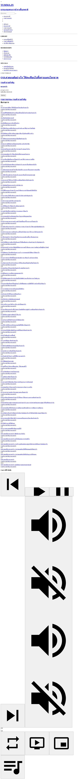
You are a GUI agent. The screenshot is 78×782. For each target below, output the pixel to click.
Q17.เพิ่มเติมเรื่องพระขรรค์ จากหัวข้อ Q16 (12, 185)
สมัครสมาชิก (7, 55)
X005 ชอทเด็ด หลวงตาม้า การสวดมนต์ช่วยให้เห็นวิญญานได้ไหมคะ (18, 454)
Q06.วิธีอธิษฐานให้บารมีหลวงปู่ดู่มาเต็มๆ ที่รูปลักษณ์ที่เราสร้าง (17, 133)
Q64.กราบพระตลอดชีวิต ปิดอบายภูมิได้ (11, 428)
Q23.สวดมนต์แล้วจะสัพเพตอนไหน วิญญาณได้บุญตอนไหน (16, 216)
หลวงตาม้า (13, 109)
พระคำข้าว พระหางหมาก (10, 70)
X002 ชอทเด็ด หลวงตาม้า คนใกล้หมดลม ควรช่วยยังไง (15, 439)
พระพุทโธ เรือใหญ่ (9, 68)
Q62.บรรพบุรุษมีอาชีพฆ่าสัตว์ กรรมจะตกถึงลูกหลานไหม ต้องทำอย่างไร (20, 418)
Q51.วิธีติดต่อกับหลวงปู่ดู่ (7, 361)
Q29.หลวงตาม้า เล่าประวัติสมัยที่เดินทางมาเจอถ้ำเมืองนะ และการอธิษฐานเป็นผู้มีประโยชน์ (25, 247)
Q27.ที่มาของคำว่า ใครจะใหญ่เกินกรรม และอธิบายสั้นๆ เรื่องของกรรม (19, 237)
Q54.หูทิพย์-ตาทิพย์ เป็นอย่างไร (9, 376)
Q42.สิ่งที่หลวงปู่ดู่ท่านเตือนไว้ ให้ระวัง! (11, 314)
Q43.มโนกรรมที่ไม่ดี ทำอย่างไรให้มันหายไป (12, 319)
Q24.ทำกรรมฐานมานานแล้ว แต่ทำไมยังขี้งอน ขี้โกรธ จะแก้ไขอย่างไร (19, 221)
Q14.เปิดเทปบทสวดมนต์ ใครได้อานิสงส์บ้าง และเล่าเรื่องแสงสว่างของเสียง (20, 169)
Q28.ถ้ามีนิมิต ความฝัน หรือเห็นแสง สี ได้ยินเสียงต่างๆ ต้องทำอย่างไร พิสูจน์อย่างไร (22, 242)
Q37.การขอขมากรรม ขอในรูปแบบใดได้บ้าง (12, 288)
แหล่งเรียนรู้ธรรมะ (9, 66)
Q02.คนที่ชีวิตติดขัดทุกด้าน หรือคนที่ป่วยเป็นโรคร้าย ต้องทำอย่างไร (18, 112)
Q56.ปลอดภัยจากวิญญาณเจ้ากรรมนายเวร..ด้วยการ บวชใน (16, 387)
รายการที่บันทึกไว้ (8, 41)
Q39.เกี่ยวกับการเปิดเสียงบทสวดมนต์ (10, 299)
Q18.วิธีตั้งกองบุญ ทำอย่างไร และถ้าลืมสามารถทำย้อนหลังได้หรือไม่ (19, 190)
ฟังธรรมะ (3, 95)
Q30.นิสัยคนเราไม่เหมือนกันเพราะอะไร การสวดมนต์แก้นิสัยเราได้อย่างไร (20, 252)
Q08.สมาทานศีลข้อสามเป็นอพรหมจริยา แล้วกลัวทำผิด (15, 143)
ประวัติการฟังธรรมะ (9, 43)
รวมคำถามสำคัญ (5, 109)
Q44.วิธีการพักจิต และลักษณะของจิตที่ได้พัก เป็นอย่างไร (15, 325)
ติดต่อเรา (6, 51)
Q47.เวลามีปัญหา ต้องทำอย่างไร (9, 340)
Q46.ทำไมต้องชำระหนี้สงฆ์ (8, 335)
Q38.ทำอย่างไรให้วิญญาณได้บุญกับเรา (11, 294)
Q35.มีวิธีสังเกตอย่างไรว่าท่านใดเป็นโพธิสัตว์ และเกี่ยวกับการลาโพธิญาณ (20, 278)
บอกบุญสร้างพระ (8, 29)
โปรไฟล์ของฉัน (8, 56)
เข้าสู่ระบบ (6, 53)
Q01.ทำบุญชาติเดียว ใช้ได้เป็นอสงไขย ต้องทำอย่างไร (15, 107)
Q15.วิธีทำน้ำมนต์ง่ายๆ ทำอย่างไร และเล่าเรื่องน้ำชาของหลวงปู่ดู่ (18, 175)
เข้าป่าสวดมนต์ (8, 31)
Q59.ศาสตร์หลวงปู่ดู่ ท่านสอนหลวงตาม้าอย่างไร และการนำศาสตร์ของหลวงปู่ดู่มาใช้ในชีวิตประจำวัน (27, 402)
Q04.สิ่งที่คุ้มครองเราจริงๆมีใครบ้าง (10, 123)
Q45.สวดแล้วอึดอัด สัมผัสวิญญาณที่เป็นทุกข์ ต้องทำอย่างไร (16, 330)
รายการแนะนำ (8, 18)
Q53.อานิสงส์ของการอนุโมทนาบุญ (10, 371)
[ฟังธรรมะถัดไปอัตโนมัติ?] (13, 743)
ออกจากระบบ (7, 58)
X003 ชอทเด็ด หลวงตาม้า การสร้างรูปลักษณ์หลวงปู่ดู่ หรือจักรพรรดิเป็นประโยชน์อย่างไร (24, 444)
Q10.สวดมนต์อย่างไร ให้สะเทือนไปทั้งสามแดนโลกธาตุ (15, 154)
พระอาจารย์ (7, 16)
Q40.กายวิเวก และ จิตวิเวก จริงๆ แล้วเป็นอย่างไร (13, 304)
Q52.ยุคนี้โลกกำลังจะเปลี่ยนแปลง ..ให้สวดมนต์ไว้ (13, 366)
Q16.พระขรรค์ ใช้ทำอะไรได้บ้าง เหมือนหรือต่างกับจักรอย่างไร (17, 180)
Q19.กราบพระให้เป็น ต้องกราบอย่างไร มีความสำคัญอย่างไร (17, 195)
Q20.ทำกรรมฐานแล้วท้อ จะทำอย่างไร (11, 200)
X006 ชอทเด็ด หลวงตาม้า (7, 459)
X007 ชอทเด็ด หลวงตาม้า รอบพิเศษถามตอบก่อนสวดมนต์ (16, 464)
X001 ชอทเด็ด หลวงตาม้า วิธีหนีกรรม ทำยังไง (13, 433)
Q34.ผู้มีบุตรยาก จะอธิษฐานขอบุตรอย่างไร (12, 273)
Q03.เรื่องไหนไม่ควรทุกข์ (7, 118)
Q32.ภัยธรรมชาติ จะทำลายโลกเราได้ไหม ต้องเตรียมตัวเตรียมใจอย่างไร (20, 263)
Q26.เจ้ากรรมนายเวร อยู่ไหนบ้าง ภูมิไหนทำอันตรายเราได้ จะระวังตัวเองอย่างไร (22, 231)
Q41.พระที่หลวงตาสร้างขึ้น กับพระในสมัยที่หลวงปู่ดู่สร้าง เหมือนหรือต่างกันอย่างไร (23, 309)
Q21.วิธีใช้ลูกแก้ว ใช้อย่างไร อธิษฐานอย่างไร (12, 206)
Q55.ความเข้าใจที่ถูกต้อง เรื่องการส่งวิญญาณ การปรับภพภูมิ (17, 382)
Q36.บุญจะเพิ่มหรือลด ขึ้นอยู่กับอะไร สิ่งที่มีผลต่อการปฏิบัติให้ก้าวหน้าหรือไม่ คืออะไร (23, 283)
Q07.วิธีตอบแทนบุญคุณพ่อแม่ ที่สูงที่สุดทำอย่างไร (14, 138)
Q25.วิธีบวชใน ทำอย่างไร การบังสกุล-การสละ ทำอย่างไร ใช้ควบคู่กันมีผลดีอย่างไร (22, 226)
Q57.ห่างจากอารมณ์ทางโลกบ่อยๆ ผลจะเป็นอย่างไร (14, 392)
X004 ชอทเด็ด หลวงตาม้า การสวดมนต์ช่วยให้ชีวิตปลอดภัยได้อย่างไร (19, 449)
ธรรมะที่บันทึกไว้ (8, 39)
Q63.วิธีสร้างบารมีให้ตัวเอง (8, 423)
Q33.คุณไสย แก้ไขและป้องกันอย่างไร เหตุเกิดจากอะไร (15, 268)
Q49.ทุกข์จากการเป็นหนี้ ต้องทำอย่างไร (11, 351)
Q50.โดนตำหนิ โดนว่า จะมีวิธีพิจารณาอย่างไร (13, 356)
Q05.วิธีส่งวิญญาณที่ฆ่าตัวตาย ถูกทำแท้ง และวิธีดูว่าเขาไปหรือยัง (18, 128)
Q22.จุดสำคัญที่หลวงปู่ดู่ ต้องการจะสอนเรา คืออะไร (14, 211)
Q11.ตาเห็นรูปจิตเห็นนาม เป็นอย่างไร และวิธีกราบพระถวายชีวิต (17, 159)
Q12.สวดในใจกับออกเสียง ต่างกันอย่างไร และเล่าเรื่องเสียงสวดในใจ (18, 164)
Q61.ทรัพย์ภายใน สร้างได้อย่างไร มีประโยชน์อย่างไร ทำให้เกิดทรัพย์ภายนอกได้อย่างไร (24, 413)
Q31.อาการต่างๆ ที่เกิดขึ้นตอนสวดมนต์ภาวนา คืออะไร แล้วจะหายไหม (19, 257)
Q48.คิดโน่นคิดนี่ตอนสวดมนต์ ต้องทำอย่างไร (12, 345)
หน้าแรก (6, 24)
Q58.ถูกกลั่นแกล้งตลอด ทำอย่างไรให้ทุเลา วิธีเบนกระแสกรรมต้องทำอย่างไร (21, 397)
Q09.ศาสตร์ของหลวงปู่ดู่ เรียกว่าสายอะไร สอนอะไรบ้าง (15, 149)
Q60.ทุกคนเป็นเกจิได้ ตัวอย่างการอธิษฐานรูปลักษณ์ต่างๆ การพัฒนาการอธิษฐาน (22, 407)
